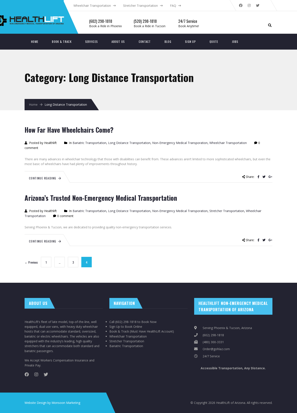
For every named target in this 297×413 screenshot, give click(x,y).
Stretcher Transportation (140, 5)
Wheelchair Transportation (92, 5)
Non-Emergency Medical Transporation (180, 143)
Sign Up (190, 41)
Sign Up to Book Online (125, 326)
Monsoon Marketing (66, 403)
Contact (145, 41)
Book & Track (62, 41)
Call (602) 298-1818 (123, 322)
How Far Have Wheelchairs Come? (69, 130)
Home (34, 41)
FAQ (173, 5)
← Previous (31, 262)
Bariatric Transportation (89, 143)
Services (91, 41)
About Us (118, 41)
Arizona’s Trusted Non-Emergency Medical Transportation (101, 198)
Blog (168, 41)
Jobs (235, 41)
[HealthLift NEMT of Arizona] (51, 7)
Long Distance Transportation (129, 143)
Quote (214, 41)
